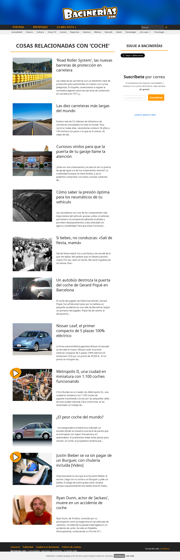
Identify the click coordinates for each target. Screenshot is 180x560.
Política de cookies (71, 547)
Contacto (15, 547)
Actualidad (17, 32)
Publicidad (28, 547)
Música (97, 32)
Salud (119, 32)
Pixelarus (165, 548)
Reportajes (40, 27)
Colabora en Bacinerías (47, 547)
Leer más (130, 556)
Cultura (40, 32)
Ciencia (29, 32)
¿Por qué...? (145, 32)
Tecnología (130, 32)
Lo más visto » (66, 27)
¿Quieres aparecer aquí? (145, 114)
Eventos (87, 32)
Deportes (74, 32)
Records (108, 32)
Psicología (159, 32)
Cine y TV (52, 32)
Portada (18, 27)
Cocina (63, 32)
